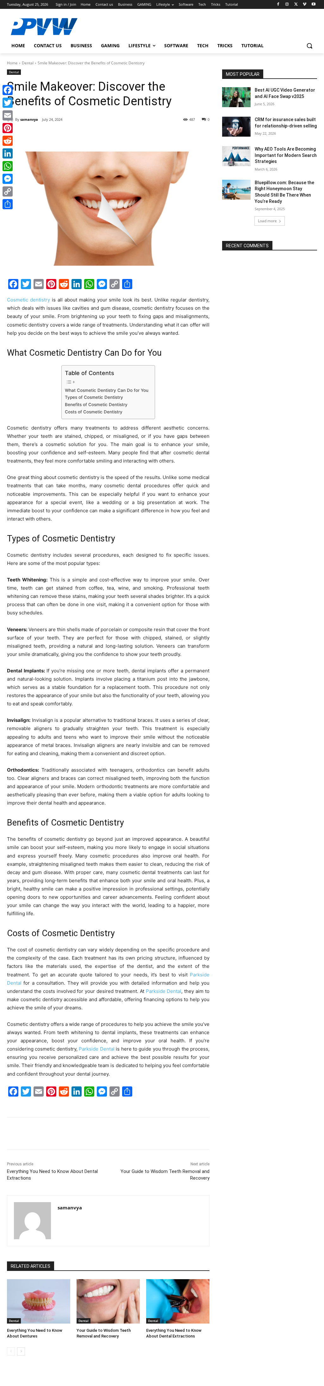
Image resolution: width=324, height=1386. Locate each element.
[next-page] (21, 1351)
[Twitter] (296, 4)
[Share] (7, 204)
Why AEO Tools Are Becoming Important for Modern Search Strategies (286, 155)
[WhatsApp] (94, 135)
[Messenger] (7, 178)
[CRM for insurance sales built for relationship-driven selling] (236, 127)
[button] (309, 45)
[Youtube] (313, 4)
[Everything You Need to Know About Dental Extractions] (177, 1301)
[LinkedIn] (7, 153)
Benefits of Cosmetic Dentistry (96, 404)
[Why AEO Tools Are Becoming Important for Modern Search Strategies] (236, 156)
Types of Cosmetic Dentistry (94, 397)
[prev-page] (11, 1351)
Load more (267, 220)
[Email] (7, 115)
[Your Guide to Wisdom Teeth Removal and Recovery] (108, 1301)
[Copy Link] (7, 191)
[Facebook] (278, 4)
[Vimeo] (304, 4)
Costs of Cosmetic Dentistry (93, 411)
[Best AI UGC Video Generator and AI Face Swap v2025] (236, 97)
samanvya (29, 119)
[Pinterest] (79, 135)
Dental (28, 63)
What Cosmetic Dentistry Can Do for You (106, 390)
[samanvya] (32, 1220)
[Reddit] (7, 140)
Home (12, 63)
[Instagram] (287, 4)
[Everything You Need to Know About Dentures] (38, 1301)
